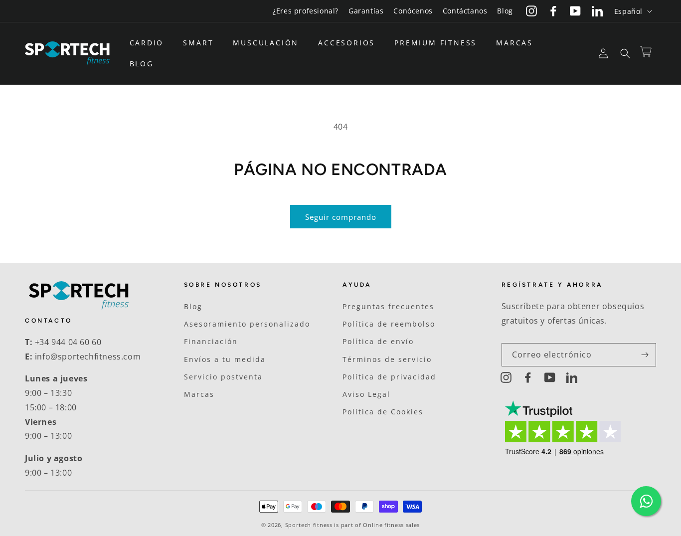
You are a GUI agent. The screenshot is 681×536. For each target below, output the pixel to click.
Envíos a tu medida (225, 359)
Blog (504, 10)
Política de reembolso (388, 324)
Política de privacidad (389, 376)
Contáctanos (465, 10)
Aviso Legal (366, 394)
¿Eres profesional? (306, 10)
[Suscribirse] (645, 354)
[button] (150, 42)
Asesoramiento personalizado (247, 324)
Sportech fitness (309, 525)
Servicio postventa (223, 376)
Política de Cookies (382, 411)
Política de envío (378, 341)
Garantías (365, 10)
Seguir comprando (340, 217)
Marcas (199, 394)
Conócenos (412, 10)
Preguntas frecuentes (388, 306)
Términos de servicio (387, 359)
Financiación (211, 341)
